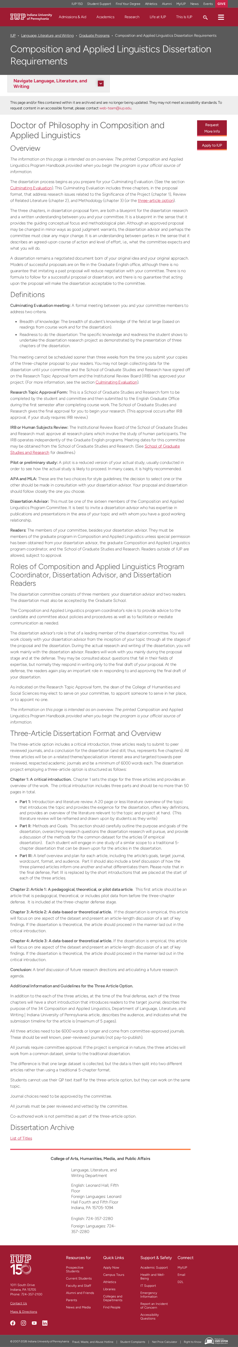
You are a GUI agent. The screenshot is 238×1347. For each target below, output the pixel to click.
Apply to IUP (212, 145)
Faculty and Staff (78, 1286)
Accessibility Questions (149, 1316)
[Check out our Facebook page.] (12, 1323)
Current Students (79, 1278)
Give (221, 4)
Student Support (99, 4)
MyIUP (181, 4)
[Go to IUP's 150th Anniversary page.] (20, 1265)
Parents (71, 1300)
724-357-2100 (31, 1294)
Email (181, 1275)
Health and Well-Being (152, 1276)
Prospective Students (74, 1269)
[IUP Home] (31, 16)
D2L (180, 1282)
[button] (221, 17)
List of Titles (21, 1138)
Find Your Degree (128, 4)
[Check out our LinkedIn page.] (44, 1323)
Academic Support (154, 1268)
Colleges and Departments (112, 1298)
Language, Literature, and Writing (47, 35)
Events (208, 4)
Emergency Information (148, 1295)
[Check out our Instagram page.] (23, 1323)
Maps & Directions (23, 1312)
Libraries (109, 1289)
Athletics (151, 4)
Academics (105, 17)
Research (132, 17)
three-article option (155, 200)
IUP (13, 35)
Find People (111, 1307)
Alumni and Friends (80, 1293)
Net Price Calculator (164, 1342)
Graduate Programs (94, 35)
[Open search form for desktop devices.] (205, 17)
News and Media (78, 1307)
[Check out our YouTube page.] (34, 1323)
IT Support (148, 1286)
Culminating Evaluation (31, 188)
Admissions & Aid (72, 17)
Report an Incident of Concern (154, 1306)
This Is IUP (184, 17)
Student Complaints (132, 1342)
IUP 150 (77, 4)
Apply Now (111, 1268)
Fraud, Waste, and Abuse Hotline (92, 1342)
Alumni (167, 4)
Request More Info (212, 128)
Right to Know (192, 1342)
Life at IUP (158, 17)
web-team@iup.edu (115, 108)
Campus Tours (113, 1275)
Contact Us (18, 1303)
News (194, 4)
